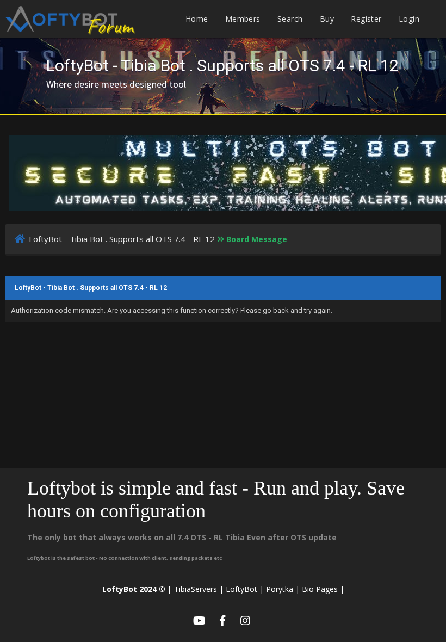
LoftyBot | (245, 589)
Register (366, 19)
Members (243, 19)
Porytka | (283, 589)
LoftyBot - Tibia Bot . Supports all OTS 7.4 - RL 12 (122, 238)
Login (409, 19)
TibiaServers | (199, 589)
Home (196, 19)
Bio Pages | (323, 589)
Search (289, 19)
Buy (327, 19)
